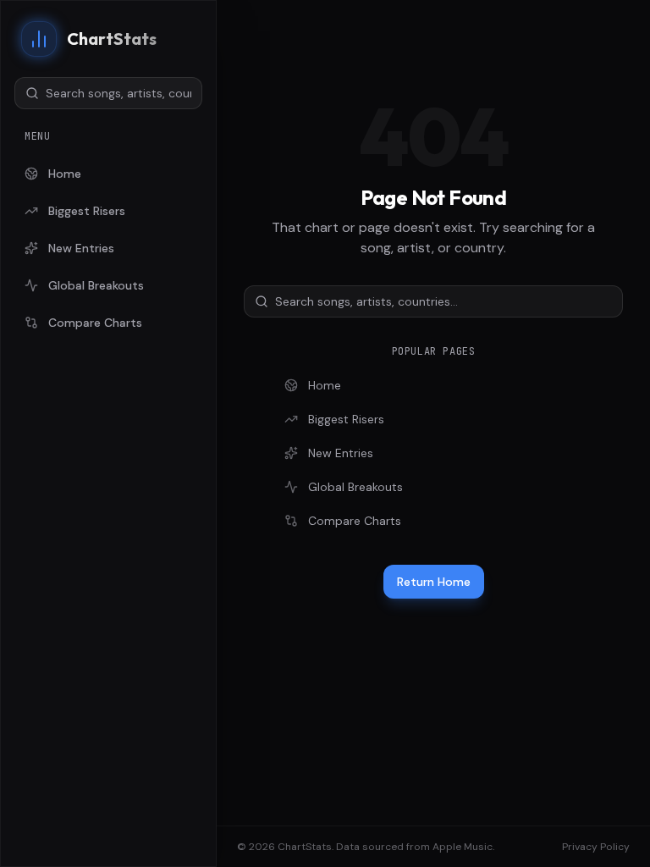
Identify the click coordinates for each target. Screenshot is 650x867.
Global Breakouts (96, 285)
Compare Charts (95, 322)
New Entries (81, 248)
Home (64, 173)
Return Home (434, 581)
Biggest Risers (86, 210)
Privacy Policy (596, 846)
